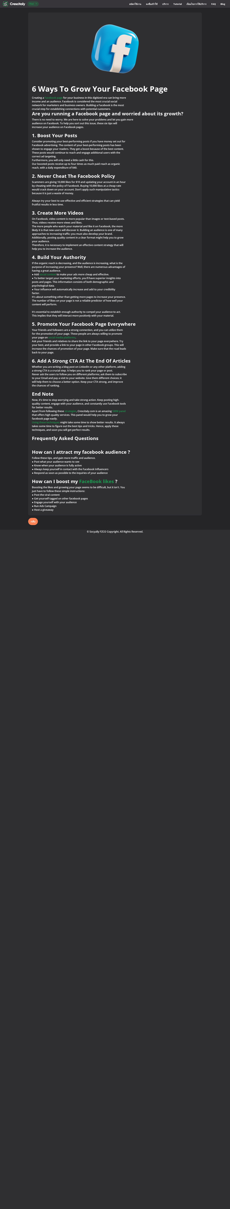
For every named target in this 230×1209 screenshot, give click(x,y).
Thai (31, 3)
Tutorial (177, 3)
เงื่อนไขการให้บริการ (197, 3)
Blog (222, 3)
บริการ (165, 3)
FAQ (213, 3)
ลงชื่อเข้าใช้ (152, 3)
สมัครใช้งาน (135, 3)
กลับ (33, 521)
